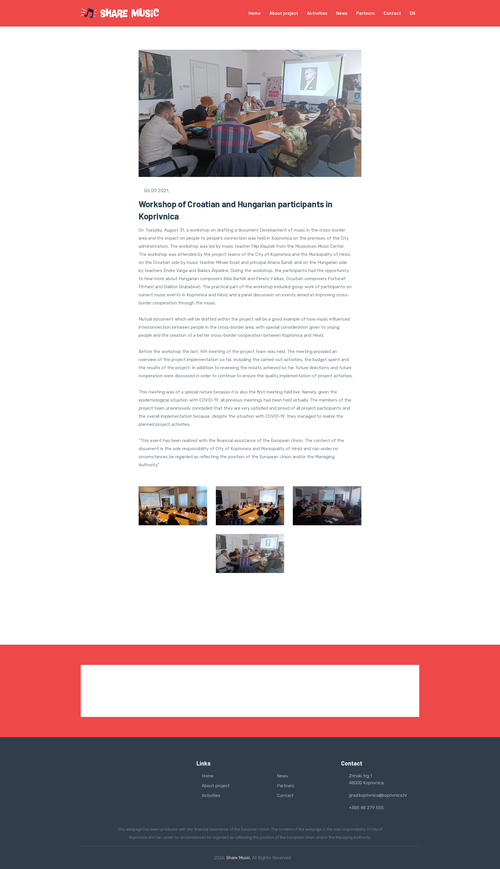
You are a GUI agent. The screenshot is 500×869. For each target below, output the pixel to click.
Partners (365, 13)
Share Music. (238, 857)
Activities (317, 13)
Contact (392, 13)
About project (283, 13)
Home (255, 13)
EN (413, 13)
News (342, 13)
